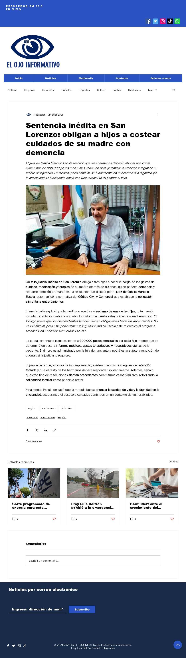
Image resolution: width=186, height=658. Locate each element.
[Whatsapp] (177, 21)
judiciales (67, 408)
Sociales (66, 89)
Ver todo (173, 461)
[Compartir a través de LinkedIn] (45, 430)
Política (117, 89)
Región (62, 417)
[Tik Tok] (170, 21)
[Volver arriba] (177, 645)
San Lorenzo (48, 417)
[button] (173, 89)
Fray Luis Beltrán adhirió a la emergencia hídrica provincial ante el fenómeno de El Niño (92, 505)
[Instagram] (162, 21)
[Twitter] (155, 21)
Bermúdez (48, 89)
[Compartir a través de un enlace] (54, 430)
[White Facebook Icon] (8, 646)
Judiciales (32, 417)
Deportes (84, 89)
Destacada (134, 89)
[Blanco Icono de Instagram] (19, 646)
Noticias (12, 89)
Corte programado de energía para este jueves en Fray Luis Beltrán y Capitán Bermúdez (31, 505)
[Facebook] (148, 21)
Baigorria (29, 89)
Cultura (101, 89)
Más (150, 89)
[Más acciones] (158, 114)
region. (32, 408)
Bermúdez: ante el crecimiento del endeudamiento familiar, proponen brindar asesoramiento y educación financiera (151, 505)
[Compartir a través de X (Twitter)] (36, 430)
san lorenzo (48, 408)
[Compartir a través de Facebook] (27, 430)
